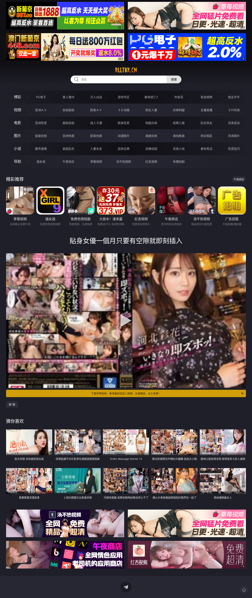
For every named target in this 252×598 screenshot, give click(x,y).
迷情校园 (151, 149)
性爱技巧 (234, 149)
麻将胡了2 (151, 97)
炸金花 (178, 97)
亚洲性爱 (41, 123)
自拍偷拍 (68, 110)
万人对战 (96, 97)
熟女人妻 (151, 110)
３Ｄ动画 (124, 110)
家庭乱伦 (68, 149)
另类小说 (179, 149)
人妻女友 (96, 149)
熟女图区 (206, 136)
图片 (17, 135)
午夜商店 (68, 162)
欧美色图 (96, 136)
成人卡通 (96, 123)
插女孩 (41, 162)
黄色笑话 (206, 149)
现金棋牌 (206, 97)
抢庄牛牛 (234, 97)
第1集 (12, 404)
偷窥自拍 (41, 136)
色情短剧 (179, 162)
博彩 (17, 97)
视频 (17, 109)
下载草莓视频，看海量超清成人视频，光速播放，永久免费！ (126, 393)
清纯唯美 (179, 136)
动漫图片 (124, 136)
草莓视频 (96, 162)
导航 (17, 161)
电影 (17, 122)
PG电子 (41, 97)
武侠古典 (124, 149)
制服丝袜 (151, 123)
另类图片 (234, 136)
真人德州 (68, 97)
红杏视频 (151, 162)
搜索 (174, 79)
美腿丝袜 (151, 136)
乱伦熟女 (206, 123)
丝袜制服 (179, 110)
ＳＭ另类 (234, 110)
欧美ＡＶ (96, 110)
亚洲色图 (68, 136)
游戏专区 (124, 97)
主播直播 (206, 110)
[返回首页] (243, 589)
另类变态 (234, 123)
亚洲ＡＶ (41, 110)
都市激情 (41, 149)
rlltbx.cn (126, 70)
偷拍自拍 (68, 123)
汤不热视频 (123, 162)
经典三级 (179, 123)
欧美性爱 (124, 123)
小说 (17, 148)
